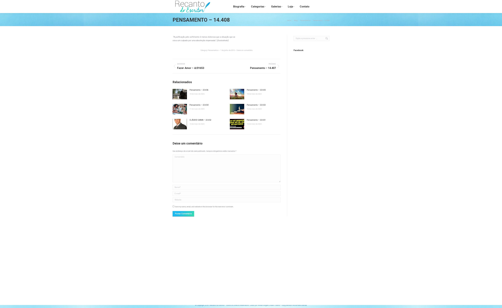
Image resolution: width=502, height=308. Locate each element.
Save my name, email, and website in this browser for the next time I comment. (204, 207)
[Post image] (180, 94)
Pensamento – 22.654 (199, 105)
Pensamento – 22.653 (256, 105)
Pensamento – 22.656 (199, 90)
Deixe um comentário (245, 50)
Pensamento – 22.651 (256, 120)
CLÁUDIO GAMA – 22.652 (200, 120)
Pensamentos (213, 50)
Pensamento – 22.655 (256, 90)
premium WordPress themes (296, 305)
